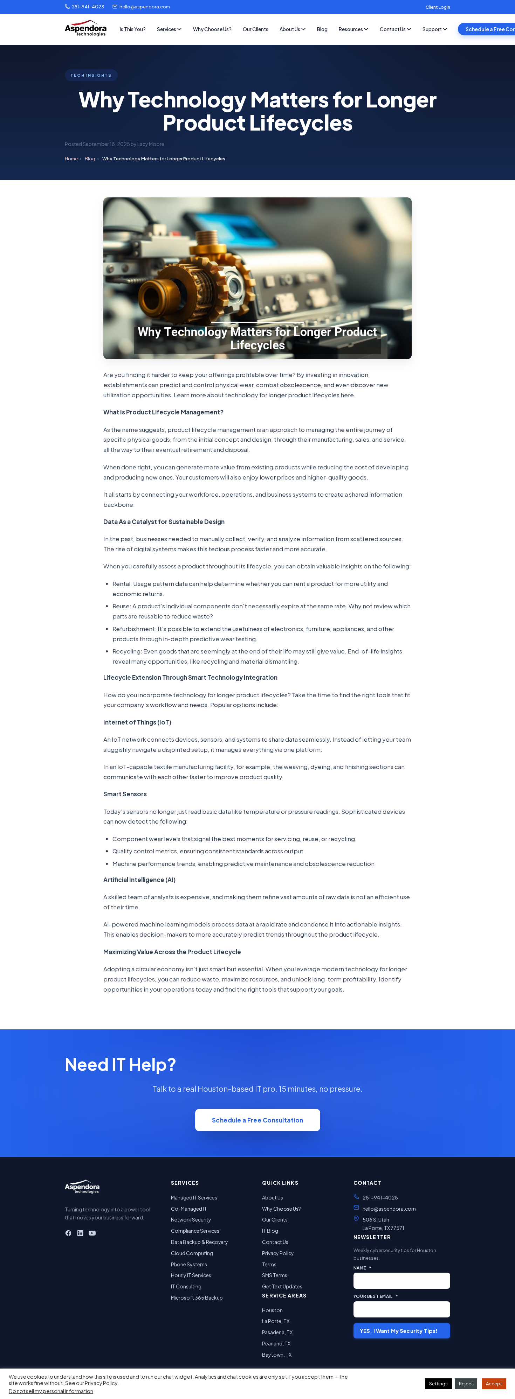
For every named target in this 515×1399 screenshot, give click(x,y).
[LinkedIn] (80, 1234)
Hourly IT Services (191, 1275)
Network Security (191, 1219)
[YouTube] (92, 1234)
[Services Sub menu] (179, 29)
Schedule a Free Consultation (257, 1120)
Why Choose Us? (212, 29)
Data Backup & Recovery (199, 1242)
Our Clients (255, 29)
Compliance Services (195, 1230)
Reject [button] (466, 1383)
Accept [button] (494, 1383)
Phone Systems (189, 1264)
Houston (272, 1310)
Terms (269, 1264)
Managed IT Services (194, 1197)
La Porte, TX (275, 1321)
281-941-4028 (88, 6)
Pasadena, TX (277, 1332)
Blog (322, 29)
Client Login (438, 7)
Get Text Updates (282, 1286)
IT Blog (270, 1230)
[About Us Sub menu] (303, 29)
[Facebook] (68, 1234)
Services (166, 29)
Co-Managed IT (189, 1208)
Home (71, 158)
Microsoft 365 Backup (197, 1297)
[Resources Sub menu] (366, 29)
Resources (351, 29)
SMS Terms (274, 1275)
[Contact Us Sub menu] (408, 29)
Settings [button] (438, 1383)
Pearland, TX (276, 1343)
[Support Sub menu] (444, 29)
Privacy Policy (278, 1253)
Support (432, 29)
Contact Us (393, 29)
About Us (290, 29)
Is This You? (133, 29)
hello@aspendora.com (144, 6)
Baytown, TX (276, 1354)
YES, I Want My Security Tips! (399, 1330)
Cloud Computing (192, 1253)
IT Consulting (186, 1286)
